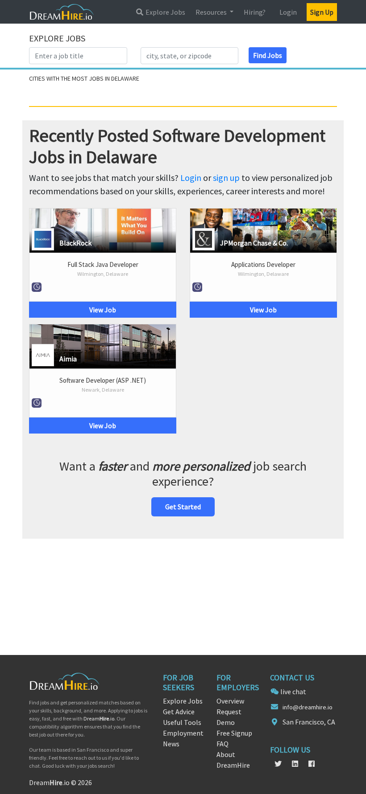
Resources (211, 12)
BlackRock (75, 242)
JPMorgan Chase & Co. (254, 242)
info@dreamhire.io (308, 707)
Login (288, 12)
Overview (230, 700)
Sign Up (321, 12)
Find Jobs (267, 55)
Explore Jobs (164, 12)
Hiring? (255, 12)
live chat (293, 691)
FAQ (222, 743)
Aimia (68, 358)
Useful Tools (182, 722)
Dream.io (98, 718)
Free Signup (234, 733)
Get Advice (179, 711)
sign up (226, 177)
